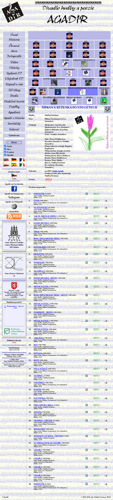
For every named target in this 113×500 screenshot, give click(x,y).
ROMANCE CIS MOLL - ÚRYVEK (48, 436)
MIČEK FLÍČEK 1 (42, 286)
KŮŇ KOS (38, 353)
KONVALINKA (40, 247)
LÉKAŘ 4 (38, 475)
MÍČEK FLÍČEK (41, 329)
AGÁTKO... (38, 376)
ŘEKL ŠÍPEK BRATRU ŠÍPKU (47, 238)
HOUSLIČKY (39, 429)
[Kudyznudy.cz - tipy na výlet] (14, 325)
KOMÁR (37, 389)
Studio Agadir (58, 171)
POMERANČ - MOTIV (43, 312)
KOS (36, 345)
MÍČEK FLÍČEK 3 (42, 321)
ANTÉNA (38, 412)
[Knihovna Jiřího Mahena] (14, 334)
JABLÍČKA (39, 338)
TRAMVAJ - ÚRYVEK (43, 420)
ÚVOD (36, 201)
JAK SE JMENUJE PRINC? (45, 216)
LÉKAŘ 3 (38, 467)
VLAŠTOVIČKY (41, 207)
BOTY (36, 360)
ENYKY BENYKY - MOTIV (45, 278)
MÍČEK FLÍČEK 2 (42, 304)
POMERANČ (39, 262)
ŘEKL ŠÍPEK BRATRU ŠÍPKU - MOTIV (51, 295)
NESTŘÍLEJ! (39, 271)
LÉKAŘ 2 (38, 458)
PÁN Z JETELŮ (40, 369)
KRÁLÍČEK (39, 254)
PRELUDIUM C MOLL (43, 405)
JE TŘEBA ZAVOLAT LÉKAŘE (47, 443)
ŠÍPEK (36, 231)
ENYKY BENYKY (41, 223)
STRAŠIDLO (39, 383)
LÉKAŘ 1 (38, 450)
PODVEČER (39, 194)
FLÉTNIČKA (39, 398)
